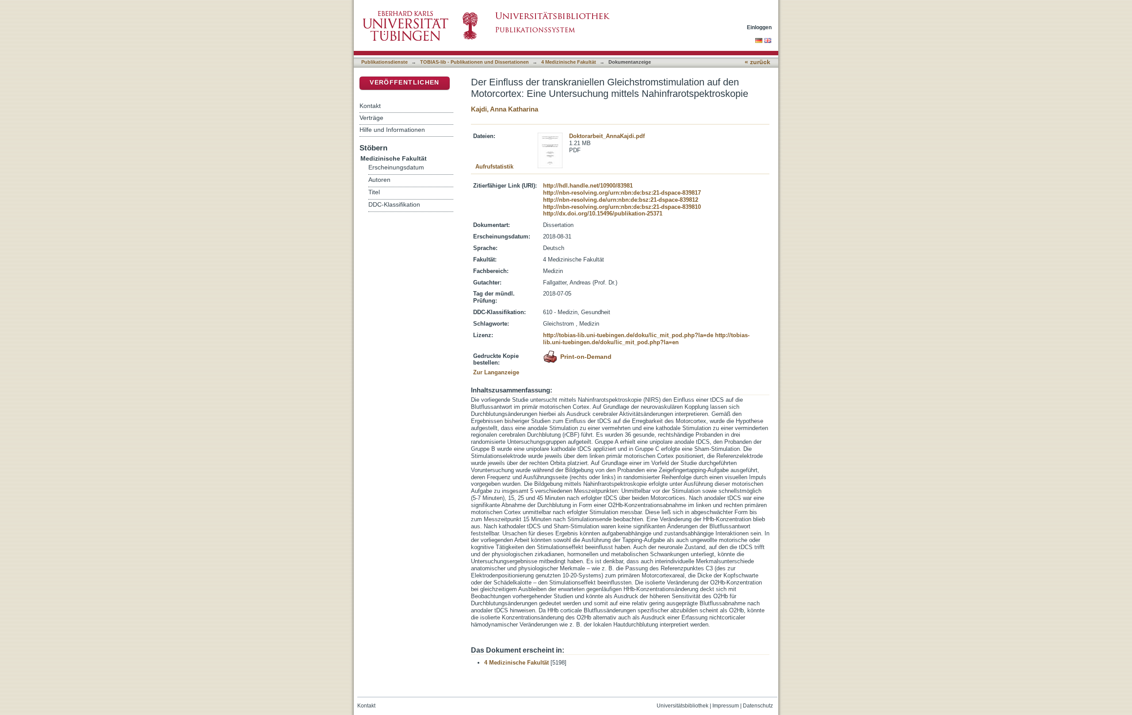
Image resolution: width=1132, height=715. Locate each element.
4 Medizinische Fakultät (568, 62)
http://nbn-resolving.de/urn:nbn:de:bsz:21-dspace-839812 (620, 199)
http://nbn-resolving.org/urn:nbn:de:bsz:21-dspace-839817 (622, 192)
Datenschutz (758, 706)
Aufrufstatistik (494, 166)
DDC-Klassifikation (394, 204)
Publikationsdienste (384, 62)
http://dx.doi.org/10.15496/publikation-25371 (602, 213)
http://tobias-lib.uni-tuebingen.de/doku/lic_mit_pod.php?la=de (628, 335)
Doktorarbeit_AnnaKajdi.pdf (607, 136)
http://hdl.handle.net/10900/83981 (588, 185)
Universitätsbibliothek (682, 706)
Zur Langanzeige (496, 372)
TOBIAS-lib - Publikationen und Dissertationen (474, 62)
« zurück (757, 62)
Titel (374, 192)
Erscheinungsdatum (396, 167)
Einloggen (759, 27)
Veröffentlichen (404, 82)
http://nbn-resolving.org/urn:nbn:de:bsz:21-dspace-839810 (622, 207)
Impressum (725, 706)
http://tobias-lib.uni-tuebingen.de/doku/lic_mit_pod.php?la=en (646, 339)
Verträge (371, 117)
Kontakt (370, 105)
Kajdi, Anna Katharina (504, 109)
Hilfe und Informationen (392, 129)
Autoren (379, 180)
